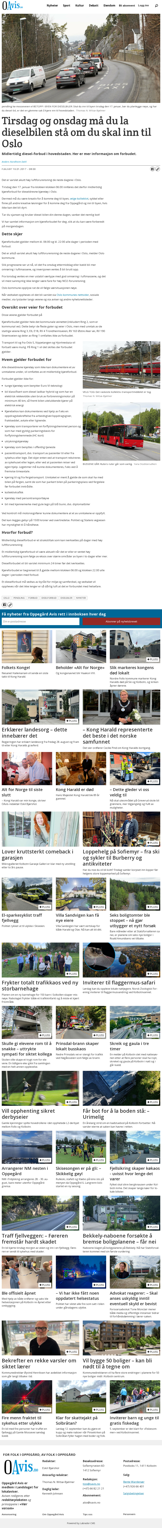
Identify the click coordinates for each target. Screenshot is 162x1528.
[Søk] (156, 5)
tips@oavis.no (91, 1484)
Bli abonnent (127, 5)
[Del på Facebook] (152, 169)
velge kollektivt (79, 198)
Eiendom (109, 5)
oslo (6, 597)
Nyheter (52, 5)
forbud (32, 597)
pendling (19, 597)
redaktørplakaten (14, 1500)
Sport (66, 5)
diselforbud (49, 597)
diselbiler (66, 597)
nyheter (81, 597)
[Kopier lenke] (157, 169)
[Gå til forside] (13, 5)
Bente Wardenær (133, 1482)
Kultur (79, 5)
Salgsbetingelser (133, 1493)
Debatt (93, 5)
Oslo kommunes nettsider (73, 295)
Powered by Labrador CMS (81, 1523)
